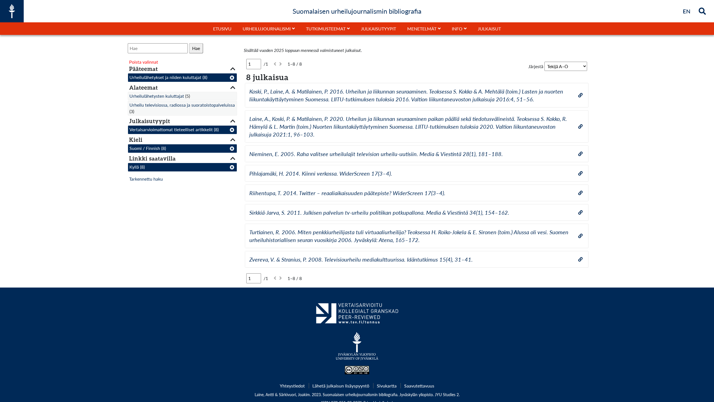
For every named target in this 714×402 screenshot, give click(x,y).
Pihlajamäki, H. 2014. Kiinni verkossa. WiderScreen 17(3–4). (320, 173)
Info (457, 28)
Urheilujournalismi (267, 28)
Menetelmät (421, 28)
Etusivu (222, 28)
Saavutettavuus (419, 385)
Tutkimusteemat (326, 28)
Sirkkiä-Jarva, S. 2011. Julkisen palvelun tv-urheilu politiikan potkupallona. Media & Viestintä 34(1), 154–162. (379, 212)
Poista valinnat (143, 61)
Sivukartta (387, 385)
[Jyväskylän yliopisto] (357, 349)
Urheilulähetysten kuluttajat (156, 96)
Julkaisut (489, 28)
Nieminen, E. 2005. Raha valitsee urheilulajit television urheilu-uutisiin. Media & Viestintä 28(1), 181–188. (376, 153)
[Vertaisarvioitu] (357, 315)
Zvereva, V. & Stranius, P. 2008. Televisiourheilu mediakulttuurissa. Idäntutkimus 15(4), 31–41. (361, 259)
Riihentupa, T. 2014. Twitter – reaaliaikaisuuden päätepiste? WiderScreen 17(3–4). (347, 193)
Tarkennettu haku (146, 178)
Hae (196, 48)
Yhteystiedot (292, 385)
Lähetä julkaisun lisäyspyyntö (340, 385)
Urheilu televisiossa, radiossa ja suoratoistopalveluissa (182, 104)
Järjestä (535, 66)
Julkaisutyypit (378, 28)
